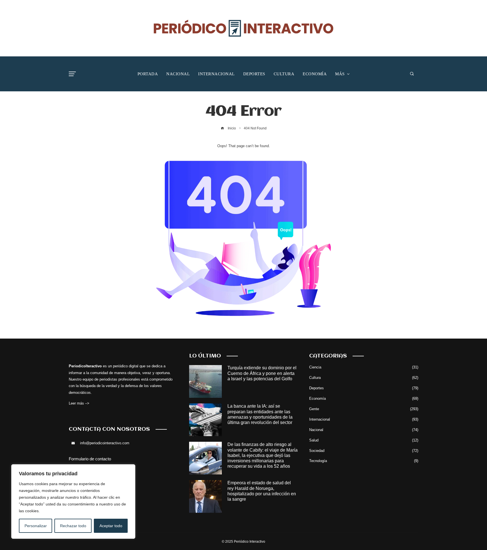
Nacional (363, 430)
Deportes (363, 388)
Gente (363, 409)
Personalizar (36, 526)
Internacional (363, 419)
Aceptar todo (110, 526)
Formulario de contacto (90, 458)
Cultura (363, 377)
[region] (73, 501)
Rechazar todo (73, 526)
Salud (363, 440)
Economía (363, 398)
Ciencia (363, 367)
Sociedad (363, 451)
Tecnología (363, 461)
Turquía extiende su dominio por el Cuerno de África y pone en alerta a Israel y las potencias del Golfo (261, 373)
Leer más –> (79, 403)
